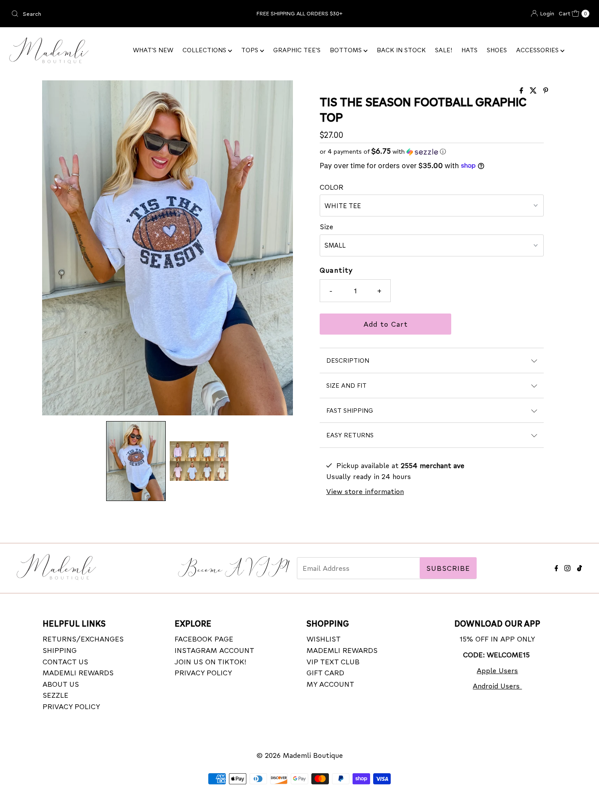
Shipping (60, 649)
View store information (365, 491)
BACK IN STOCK (401, 50)
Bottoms (347, 50)
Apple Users (497, 669)
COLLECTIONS (205, 50)
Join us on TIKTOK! (210, 661)
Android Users (497, 685)
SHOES (497, 50)
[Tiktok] (579, 566)
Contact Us (65, 661)
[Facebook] (556, 566)
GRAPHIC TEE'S (297, 50)
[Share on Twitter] (534, 90)
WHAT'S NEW (153, 50)
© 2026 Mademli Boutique (300, 755)
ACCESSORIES (538, 50)
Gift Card (325, 672)
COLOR (331, 186)
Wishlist (324, 638)
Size (326, 226)
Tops (250, 50)
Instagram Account (214, 649)
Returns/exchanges (83, 638)
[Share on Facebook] (522, 90)
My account (330, 683)
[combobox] (102, 13)
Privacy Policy (71, 705)
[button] (136, 461)
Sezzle (55, 694)
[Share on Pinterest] (545, 90)
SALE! (443, 50)
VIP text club (333, 661)
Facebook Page (204, 638)
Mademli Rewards (78, 672)
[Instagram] (567, 566)
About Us (61, 683)
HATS (469, 50)
